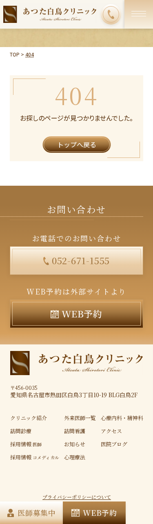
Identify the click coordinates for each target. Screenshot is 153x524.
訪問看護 (74, 431)
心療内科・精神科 (122, 418)
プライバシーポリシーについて (76, 497)
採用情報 (26, 444)
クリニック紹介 (28, 418)
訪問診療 (20, 431)
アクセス (111, 431)
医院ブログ (114, 444)
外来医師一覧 (80, 418)
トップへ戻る (76, 144)
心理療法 (74, 457)
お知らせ (74, 444)
